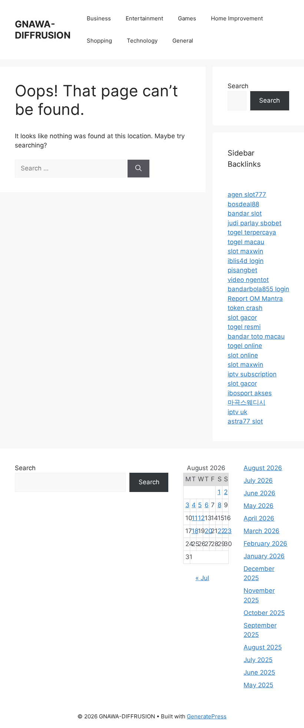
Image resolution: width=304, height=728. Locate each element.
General (182, 40)
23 (228, 531)
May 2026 (259, 505)
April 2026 (259, 518)
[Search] (138, 168)
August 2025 (263, 647)
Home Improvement (237, 18)
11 (195, 518)
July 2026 (258, 480)
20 (208, 531)
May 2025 (258, 685)
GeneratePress (207, 716)
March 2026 (262, 531)
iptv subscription (252, 374)
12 (201, 518)
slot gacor (242, 317)
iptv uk (237, 412)
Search (238, 86)
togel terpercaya (252, 232)
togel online (245, 345)
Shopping (99, 40)
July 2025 (258, 660)
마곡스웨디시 (246, 402)
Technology (142, 40)
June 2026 (259, 493)
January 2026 (264, 556)
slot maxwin (245, 251)
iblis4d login (246, 261)
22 (221, 531)
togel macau (246, 242)
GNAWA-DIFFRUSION (42, 30)
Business (99, 18)
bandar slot (245, 213)
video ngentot (248, 279)
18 (195, 531)
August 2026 (263, 468)
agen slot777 (247, 194)
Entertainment (144, 18)
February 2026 (265, 543)
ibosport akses (250, 393)
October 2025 (264, 612)
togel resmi (244, 326)
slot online (243, 355)
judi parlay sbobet (254, 223)
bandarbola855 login (258, 289)
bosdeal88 (243, 204)
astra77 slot (245, 421)
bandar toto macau (256, 336)
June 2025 (259, 672)
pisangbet (242, 270)
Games (187, 18)
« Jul (202, 578)
